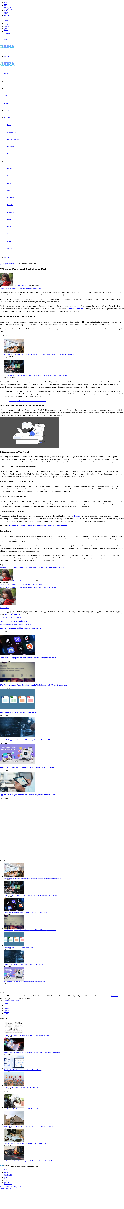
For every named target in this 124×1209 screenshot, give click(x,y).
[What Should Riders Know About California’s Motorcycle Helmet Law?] (14, 1107)
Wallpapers (10, 146)
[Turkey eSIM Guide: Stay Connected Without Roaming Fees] (14, 1085)
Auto (8, 190)
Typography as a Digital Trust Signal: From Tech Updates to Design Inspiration (26, 1035)
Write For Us (7, 15)
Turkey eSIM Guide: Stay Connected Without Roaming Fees (21, 1087)
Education (10, 205)
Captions (9, 241)
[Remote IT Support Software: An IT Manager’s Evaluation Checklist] (17, 736)
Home (5, 2)
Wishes (9, 226)
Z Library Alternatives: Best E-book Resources (27, 401)
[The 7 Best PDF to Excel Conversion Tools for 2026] (17, 709)
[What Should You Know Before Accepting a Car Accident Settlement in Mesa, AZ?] (14, 1159)
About (5, 4)
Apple (6, 103)
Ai (4, 88)
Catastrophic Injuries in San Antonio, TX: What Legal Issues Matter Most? (25, 1143)
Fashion (9, 219)
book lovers (73, 539)
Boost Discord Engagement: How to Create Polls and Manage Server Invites (28, 658)
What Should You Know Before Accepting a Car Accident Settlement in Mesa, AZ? (28, 1161)
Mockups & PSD (12, 132)
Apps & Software (9, 263)
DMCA (6, 5)
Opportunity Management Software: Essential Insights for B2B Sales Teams (28, 795)
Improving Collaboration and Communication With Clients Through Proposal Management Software (39, 354)
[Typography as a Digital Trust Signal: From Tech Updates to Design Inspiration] (14, 1033)
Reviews (9, 183)
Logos (9, 125)
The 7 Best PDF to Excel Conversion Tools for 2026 (19, 712)
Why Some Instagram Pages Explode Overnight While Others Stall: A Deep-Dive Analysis (33, 685)
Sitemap (6, 13)
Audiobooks (4, 567)
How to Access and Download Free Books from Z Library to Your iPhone (38, 525)
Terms (5, 10)
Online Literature (28, 567)
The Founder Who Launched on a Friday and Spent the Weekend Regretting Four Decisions (36, 375)
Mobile (6, 110)
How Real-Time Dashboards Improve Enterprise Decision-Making (23, 1070)
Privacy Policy (8, 9)
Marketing (10, 176)
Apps (5, 96)
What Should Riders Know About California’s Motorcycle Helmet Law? (24, 1109)
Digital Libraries (16, 567)
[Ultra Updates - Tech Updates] (13, 48)
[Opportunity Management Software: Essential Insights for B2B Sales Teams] (17, 791)
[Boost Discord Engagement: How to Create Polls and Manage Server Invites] (17, 654)
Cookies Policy (8, 7)
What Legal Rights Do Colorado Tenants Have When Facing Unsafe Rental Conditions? (29, 1126)
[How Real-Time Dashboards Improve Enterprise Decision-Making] (14, 1068)
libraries (77, 516)
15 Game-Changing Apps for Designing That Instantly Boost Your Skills (27, 767)
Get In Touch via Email (12, 614)
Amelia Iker (16, 285)
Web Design (10, 197)
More (6, 161)
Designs (7, 117)
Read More (114, 996)
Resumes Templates (13, 139)
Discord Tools (8, 17)
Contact (6, 12)
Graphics (9, 248)
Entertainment (11, 212)
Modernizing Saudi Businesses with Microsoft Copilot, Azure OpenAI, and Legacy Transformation (32, 1052)
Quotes (9, 234)
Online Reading (41, 567)
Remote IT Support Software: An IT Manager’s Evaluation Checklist (25, 740)
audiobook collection (76, 309)
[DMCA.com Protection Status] (4, 1166)
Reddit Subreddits (59, 567)
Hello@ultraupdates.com (12, 1000)
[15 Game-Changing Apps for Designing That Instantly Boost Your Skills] (17, 764)
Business (9, 168)
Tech (6, 81)
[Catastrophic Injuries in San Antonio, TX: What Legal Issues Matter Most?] (14, 1142)
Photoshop (10, 154)
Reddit (49, 567)
